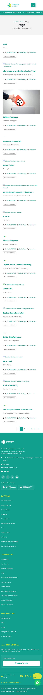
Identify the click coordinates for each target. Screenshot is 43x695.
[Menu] (33, 5)
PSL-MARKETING (11, 53)
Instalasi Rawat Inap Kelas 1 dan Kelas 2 (18, 192)
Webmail (4, 537)
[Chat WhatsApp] (37, 683)
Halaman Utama (18, 22)
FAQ (2, 623)
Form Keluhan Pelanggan (9, 542)
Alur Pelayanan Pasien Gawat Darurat (17, 409)
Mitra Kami (7, 361)
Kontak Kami (5, 618)
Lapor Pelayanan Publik (9, 596)
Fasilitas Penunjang (10, 385)
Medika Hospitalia (7, 569)
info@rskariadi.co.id (10, 468)
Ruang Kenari (8, 165)
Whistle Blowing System (9, 578)
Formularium (5, 587)
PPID (2, 573)
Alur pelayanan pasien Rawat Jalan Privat (19, 71)
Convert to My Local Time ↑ (12, 682)
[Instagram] (3, 477)
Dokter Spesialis (6, 600)
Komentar (33, 53)
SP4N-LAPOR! (6, 636)
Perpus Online (6, 582)
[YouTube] (17, 477)
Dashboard (5, 559)
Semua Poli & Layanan (8, 546)
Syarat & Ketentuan (7, 691)
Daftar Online (22, 663)
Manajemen (5, 519)
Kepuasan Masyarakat (12, 141)
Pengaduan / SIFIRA (8, 632)
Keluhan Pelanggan (10, 117)
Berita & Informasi (7, 605)
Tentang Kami (6, 505)
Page (24, 53)
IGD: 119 (6, 471)
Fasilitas (6, 216)
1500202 (6, 464)
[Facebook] (8, 477)
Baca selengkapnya (9, 56)
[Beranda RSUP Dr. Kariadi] (13, 5)
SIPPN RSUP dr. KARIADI (8, 591)
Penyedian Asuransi (8, 523)
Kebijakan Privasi (21, 691)
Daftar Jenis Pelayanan (12, 337)
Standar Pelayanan (10, 240)
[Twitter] (12, 477)
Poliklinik (4, 514)
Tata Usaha (7, 289)
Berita (21, 53)
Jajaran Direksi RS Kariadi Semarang (17, 265)
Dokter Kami (5, 510)
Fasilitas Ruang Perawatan (13, 313)
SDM (5, 44)
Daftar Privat (5, 532)
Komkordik (5, 564)
